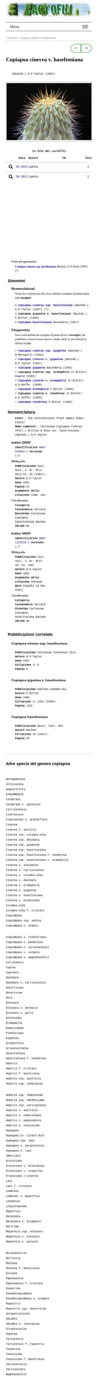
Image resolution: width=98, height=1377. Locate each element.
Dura (9, 998)
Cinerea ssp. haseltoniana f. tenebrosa (36, 855)
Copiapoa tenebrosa (32, 402)
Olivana (11, 1273)
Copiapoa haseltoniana (35, 322)
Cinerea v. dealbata (21, 880)
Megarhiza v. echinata (22, 1236)
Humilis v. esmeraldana (23, 1115)
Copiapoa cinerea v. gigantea (40, 359)
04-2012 (21, 176)
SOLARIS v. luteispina (22, 1324)
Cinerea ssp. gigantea (22, 845)
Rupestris (13, 1303)
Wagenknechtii (16, 1374)
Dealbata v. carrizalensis (26, 982)
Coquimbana (14, 915)
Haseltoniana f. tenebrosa (26, 1058)
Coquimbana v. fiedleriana (26, 937)
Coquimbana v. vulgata (22, 952)
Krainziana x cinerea (22, 1176)
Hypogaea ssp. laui (20, 1140)
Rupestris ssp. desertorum (26, 1308)
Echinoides (14, 1018)
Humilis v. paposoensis (23, 1120)
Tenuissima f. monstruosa (25, 1359)
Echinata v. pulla (19, 1013)
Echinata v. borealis (22, 1008)
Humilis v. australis (22, 1110)
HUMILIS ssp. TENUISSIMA (24, 1095)
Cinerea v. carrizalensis (25, 870)
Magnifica (13, 1211)
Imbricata (13, 1155)
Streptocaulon (16, 1329)
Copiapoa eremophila (33, 389)
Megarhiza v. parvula (22, 1241)
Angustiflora (15, 789)
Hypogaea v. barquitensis (25, 1145)
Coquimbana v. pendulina (24, 942)
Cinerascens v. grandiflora (26, 819)
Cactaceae (12, 37)
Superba (11, 1334)
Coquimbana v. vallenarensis (27, 947)
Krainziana (14, 1161)
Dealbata (12, 977)
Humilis (11, 1063)
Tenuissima (14, 1354)
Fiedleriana (14, 1033)
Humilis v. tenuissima (22, 1125)
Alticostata (14, 784)
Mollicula (13, 1258)
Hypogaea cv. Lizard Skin (25, 1135)
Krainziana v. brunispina (25, 1166)
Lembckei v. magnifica (22, 1196)
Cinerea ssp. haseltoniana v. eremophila (37, 860)
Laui (9, 1181)
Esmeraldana (14, 1028)
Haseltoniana (15, 1053)
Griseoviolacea (17, 1048)
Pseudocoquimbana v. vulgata (27, 1298)
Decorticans (14, 987)
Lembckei (12, 1191)
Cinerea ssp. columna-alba (26, 834)
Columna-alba (15, 905)
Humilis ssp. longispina (24, 1083)
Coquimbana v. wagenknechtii (27, 957)
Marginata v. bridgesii (23, 1221)
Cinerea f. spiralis (21, 829)
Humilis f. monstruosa (22, 1073)
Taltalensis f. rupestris (25, 1344)
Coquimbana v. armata (22, 925)
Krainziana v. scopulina (24, 1171)
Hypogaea (12, 1130)
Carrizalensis (16, 809)
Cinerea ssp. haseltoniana (26, 850)
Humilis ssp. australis (23, 1078)
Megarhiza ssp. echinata (24, 1231)
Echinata (12, 1003)
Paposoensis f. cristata (24, 1283)
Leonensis (13, 1201)
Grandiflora (14, 1043)
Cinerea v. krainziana (22, 900)
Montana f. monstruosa (22, 1268)
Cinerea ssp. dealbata (22, 840)
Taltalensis (14, 1339)
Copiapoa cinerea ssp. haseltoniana (35, 266)
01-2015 (21, 166)
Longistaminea (16, 1206)
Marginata (13, 1216)
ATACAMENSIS (14, 794)
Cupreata (12, 972)
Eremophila (14, 1023)
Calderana (13, 799)
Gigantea (12, 1038)
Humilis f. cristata (21, 1068)
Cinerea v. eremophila (22, 885)
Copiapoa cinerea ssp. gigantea (42, 350)
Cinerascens (14, 814)
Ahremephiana (15, 779)
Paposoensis (14, 1278)
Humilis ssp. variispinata (26, 1105)
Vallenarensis (16, 1364)
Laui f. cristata (18, 1186)
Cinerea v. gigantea (21, 890)
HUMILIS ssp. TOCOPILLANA (25, 1100)
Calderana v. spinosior (23, 804)
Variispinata (15, 1369)
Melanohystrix (16, 1253)
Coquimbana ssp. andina (23, 920)
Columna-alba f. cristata (25, 910)
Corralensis (14, 962)
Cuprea (10, 967)
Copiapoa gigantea (31, 367)
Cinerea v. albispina (22, 865)
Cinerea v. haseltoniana (24, 895)
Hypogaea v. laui (18, 1150)
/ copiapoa (24, 37)
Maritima (12, 1226)
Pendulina (13, 1288)
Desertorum (14, 992)
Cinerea (11, 824)
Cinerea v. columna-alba (24, 875)
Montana (11, 1263)
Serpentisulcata (18, 1313)
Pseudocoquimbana (18, 1293)
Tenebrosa (13, 1349)
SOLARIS (11, 1319)
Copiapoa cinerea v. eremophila (42, 380)
